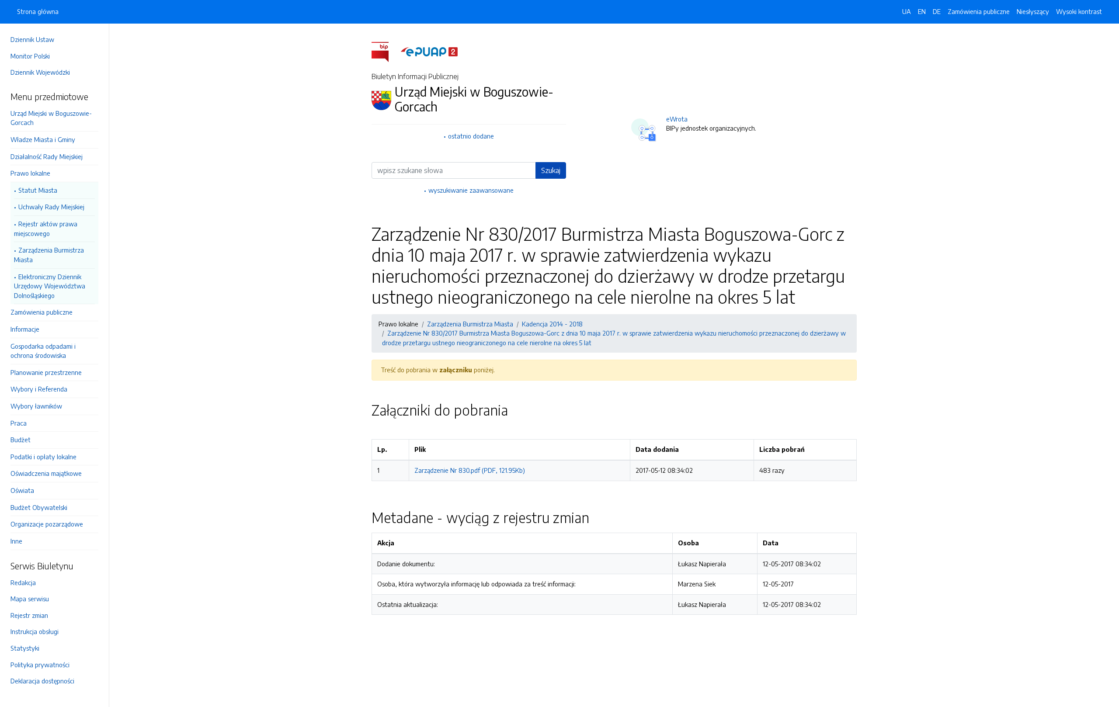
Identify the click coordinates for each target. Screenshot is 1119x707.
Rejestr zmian (29, 615)
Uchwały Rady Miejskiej (51, 207)
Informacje (24, 329)
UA (906, 11)
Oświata (22, 490)
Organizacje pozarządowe (46, 524)
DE (937, 11)
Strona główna (38, 11)
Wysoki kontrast (1079, 11)
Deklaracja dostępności (42, 681)
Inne (16, 541)
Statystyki (24, 648)
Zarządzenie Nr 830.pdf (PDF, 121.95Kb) (469, 470)
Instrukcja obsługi (34, 631)
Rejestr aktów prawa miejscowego (45, 228)
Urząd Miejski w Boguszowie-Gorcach (51, 118)
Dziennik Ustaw (32, 39)
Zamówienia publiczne (41, 312)
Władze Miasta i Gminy (42, 139)
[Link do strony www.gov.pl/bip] (385, 51)
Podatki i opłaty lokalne (43, 457)
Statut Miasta (37, 190)
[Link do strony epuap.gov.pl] (429, 51)
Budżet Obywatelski (38, 507)
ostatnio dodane (471, 136)
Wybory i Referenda (38, 389)
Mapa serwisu (29, 599)
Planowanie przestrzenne (46, 372)
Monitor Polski (30, 56)
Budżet (20, 440)
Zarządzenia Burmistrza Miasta (49, 254)
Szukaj (550, 170)
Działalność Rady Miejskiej (46, 156)
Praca (18, 423)
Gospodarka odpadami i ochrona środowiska (43, 351)
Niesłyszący (1033, 11)
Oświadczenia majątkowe (46, 473)
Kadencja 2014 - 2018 (552, 324)
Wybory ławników (36, 406)
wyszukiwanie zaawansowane (471, 190)
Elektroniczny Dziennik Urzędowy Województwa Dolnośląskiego (49, 286)
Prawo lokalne (30, 173)
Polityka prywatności (40, 665)
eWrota (677, 119)
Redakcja (23, 582)
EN (922, 11)
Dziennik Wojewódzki (40, 72)
